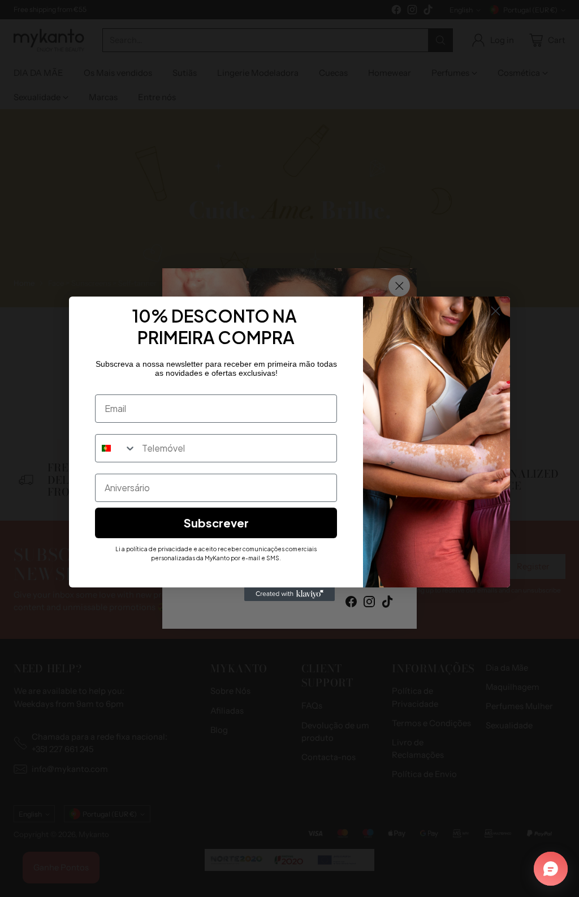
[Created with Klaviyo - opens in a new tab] (289, 594)
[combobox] (116, 448)
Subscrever (216, 523)
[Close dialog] (495, 311)
